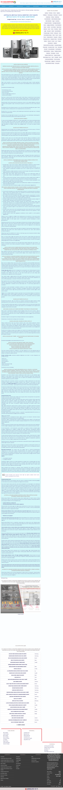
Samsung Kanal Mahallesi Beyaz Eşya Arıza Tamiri (18, 692)
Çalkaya (59, 37)
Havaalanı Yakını (51, 47)
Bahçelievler (50, 43)
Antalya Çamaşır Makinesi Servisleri (7, 761)
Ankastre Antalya (4, 765)
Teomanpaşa (50, 15)
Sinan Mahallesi (58, 25)
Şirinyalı (49, 41)
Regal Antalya (5, 741)
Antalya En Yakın (54, 39)
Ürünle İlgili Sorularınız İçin (49, 751)
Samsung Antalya (6, 742)
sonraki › (23, 724)
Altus (36, 698)
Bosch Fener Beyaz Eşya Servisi (17, 711)
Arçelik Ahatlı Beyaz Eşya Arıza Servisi (17, 673)
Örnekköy (56, 29)
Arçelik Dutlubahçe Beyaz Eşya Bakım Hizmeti (18, 709)
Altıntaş (52, 17)
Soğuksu (58, 13)
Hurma (54, 13)
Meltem (45, 41)
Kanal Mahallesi (58, 31)
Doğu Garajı (59, 27)
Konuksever (58, 61)
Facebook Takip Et (21, 19)
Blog (32, 756)
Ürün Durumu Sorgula (28, 738)
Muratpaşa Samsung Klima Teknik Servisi (18, 685)
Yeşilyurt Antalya (57, 55)
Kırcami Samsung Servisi (17, 688)
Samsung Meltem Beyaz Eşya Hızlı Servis (17, 655)
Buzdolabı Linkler (4, 773)
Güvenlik (45, 49)
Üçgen (53, 21)
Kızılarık (51, 33)
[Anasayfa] (8, 2)
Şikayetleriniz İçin (27, 739)
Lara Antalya (53, 27)
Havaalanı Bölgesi (58, 45)
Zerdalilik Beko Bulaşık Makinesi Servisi (17, 666)
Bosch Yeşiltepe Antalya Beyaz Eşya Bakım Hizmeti (18, 683)
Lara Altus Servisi (18, 698)
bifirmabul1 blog (4, 578)
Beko (36, 660)
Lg (35, 670)
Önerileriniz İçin (27, 736)
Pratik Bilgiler (20, 6)
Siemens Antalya (6, 743)
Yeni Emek (59, 39)
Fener (60, 33)
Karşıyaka (55, 37)
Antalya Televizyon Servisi (49, 747)
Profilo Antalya (17, 668)
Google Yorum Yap (11, 19)
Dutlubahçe (48, 17)
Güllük (52, 31)
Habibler (55, 43)
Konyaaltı (49, 31)
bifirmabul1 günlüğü (29, 10)
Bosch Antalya (5, 736)
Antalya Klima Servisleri (36, 758)
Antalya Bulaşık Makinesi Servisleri (7, 760)
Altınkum (45, 29)
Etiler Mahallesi (48, 21)
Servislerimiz (36, 6)
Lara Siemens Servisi (17, 681)
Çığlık (45, 31)
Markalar (2, 776)
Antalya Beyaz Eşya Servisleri (6, 758)
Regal (36, 713)
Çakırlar (48, 27)
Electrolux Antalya (4, 775)
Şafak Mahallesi (47, 51)
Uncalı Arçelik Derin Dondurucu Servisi (17, 705)
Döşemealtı (45, 47)
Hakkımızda (11, 6)
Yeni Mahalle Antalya (48, 35)
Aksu (56, 47)
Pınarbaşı (50, 13)
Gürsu (45, 25)
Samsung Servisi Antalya (17, 690)
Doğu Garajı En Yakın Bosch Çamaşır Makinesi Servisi (17, 694)
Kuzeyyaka (57, 63)
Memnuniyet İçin (27, 735)
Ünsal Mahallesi (48, 19)
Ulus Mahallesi (58, 49)
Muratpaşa (53, 53)
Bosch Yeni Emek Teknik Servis (17, 722)
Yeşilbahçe (48, 53)
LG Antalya (5, 739)
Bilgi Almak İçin (26, 734)
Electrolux (36, 700)
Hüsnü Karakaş (57, 59)
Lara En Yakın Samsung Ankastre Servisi (17, 653)
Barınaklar (60, 47)
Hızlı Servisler (34, 760)
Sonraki (22, 614)
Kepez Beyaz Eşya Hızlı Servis (17, 715)
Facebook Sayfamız (35, 761)
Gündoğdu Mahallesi (56, 23)
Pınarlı (56, 35)
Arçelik (36, 662)
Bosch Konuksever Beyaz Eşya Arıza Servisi (17, 658)
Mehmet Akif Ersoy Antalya (49, 45)
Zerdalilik (56, 57)
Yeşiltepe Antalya (58, 51)
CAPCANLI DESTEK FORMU (49, 746)
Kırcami (53, 41)
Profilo (36, 668)
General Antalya (6, 738)
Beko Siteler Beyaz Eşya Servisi (17, 660)
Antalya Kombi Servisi (5, 771)
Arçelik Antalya (6, 734)
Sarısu (45, 37)
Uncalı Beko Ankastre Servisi (17, 675)
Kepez (45, 27)
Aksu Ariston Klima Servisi (17, 717)
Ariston (36, 717)
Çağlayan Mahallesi (50, 25)
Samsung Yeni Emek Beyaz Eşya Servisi (17, 696)
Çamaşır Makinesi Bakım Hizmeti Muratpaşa (17, 664)
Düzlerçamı (55, 15)
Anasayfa (3, 6)
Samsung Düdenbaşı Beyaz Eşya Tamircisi (17, 720)
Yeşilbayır (45, 15)
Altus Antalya (5, 732)
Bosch (36, 658)
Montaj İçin (46, 750)
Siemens (36, 681)
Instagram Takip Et (30, 19)
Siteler (60, 29)
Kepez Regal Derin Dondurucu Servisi (17, 713)
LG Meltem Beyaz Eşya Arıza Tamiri (17, 707)
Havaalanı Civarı (47, 39)
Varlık (53, 57)
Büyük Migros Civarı (47, 57)
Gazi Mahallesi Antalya (50, 63)
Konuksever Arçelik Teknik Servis (17, 662)
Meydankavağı (47, 61)
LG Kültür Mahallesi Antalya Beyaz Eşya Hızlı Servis (17, 702)
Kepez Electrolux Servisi (17, 700)
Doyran (60, 57)
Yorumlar (59, 6)
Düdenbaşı (57, 17)
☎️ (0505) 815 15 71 (21, 33)
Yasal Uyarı (44, 6)
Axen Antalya (18, 677)
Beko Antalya (5, 735)
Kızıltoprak (56, 33)
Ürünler (28, 6)
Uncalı (52, 29)
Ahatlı (53, 35)
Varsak (57, 53)
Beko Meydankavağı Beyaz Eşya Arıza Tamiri (17, 679)
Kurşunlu (60, 15)
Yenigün (59, 41)
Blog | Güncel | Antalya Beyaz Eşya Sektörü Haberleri (15, 10)
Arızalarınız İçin (26, 732)
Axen (36, 677)
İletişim (51, 6)
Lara (56, 41)
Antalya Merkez (50, 37)
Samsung (36, 653)
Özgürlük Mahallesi (48, 23)
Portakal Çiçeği (46, 33)
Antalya (52, 51)
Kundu (60, 35)
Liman (49, 29)
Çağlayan (53, 61)
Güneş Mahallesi (51, 49)
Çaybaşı (46, 13)
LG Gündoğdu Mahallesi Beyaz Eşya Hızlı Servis (17, 670)
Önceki (19, 614)
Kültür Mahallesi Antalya (55, 19)
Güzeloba (57, 21)
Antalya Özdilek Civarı (49, 55)
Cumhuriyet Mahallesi (49, 59)
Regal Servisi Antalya (4, 778)
